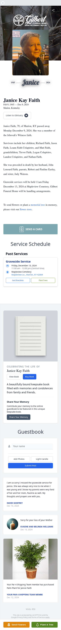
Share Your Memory (18, 417)
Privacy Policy (22, 617)
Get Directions (18, 280)
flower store (26, 209)
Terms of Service (38, 617)
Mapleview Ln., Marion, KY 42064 (27, 274)
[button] (30, 559)
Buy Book (29, 376)
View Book (14, 376)
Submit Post (30, 465)
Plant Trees (43, 280)
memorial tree (37, 204)
